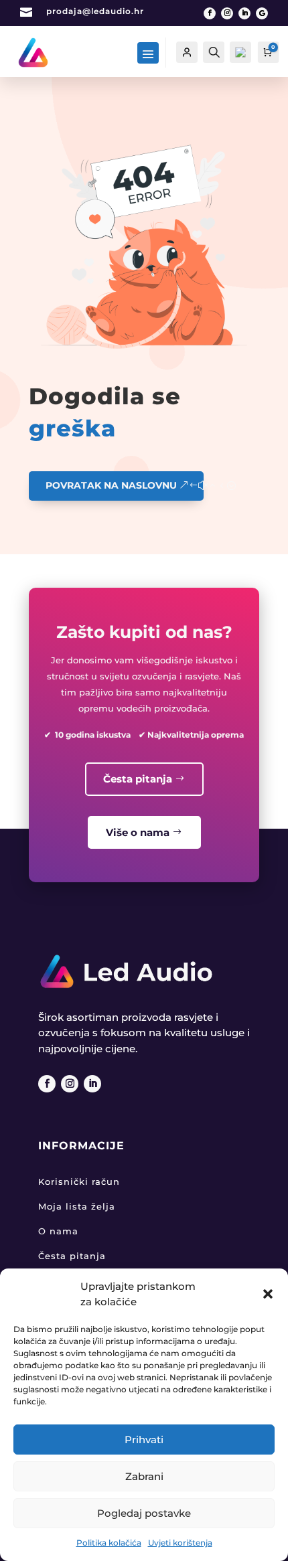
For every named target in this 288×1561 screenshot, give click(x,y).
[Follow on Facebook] (210, 13)
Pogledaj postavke (144, 1513)
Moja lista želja (76, 1206)
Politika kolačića (108, 1543)
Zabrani (144, 1476)
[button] (268, 1294)
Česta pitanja (137, 778)
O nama (58, 1231)
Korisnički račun (79, 1181)
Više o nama (137, 832)
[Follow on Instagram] (227, 13)
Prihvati (144, 1439)
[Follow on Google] (262, 13)
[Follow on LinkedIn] (244, 13)
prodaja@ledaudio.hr (95, 11)
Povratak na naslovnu (111, 485)
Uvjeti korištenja (180, 1543)
